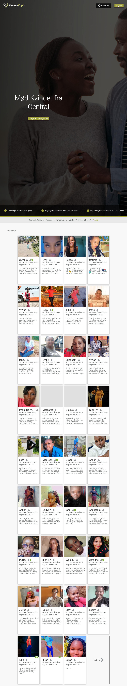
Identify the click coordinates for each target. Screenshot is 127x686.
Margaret (47, 409)
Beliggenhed (83, 220)
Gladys (70, 409)
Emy (44, 259)
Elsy (68, 609)
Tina (68, 309)
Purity (22, 559)
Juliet (22, 609)
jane (68, 509)
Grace (69, 459)
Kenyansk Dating (35, 220)
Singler (71, 220)
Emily (45, 359)
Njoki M (93, 409)
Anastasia (95, 509)
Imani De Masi (27, 409)
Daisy (45, 609)
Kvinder (49, 220)
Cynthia (23, 259)
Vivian (22, 309)
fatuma (93, 259)
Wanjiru (70, 559)
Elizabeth (71, 359)
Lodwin (46, 509)
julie (21, 659)
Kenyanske (60, 220)
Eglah (69, 659)
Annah (92, 459)
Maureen (47, 459)
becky (92, 609)
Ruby (45, 309)
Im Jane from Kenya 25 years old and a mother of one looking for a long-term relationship (74, 520)
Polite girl (69, 668)
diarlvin (46, 559)
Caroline (94, 559)
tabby (22, 359)
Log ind (119, 6)
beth (21, 459)
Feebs (69, 259)
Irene (92, 309)
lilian (45, 659)
